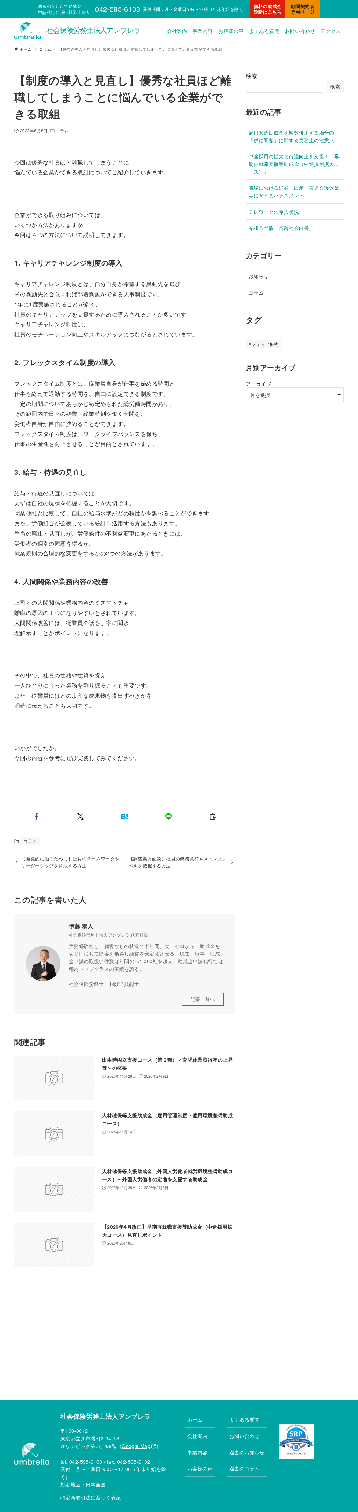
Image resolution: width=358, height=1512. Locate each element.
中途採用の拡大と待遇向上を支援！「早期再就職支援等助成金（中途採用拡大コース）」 (294, 163)
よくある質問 (244, 1419)
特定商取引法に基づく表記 (90, 1497)
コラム (62, 130)
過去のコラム (244, 1468)
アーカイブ (258, 383)
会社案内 (197, 1435)
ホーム (194, 1419)
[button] (36, 816)
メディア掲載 (265, 344)
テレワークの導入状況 (274, 211)
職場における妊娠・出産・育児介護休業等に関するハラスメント (294, 191)
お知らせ (259, 275)
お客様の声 (200, 1468)
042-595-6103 (85, 1461)
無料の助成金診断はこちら (268, 9)
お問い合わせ (244, 1435)
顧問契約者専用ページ (302, 9)
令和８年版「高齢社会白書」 (281, 227)
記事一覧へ (203, 999)
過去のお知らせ (247, 1452)
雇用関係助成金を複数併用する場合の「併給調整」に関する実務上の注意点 (291, 136)
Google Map (136, 1445)
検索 (251, 76)
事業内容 (197, 1452)
